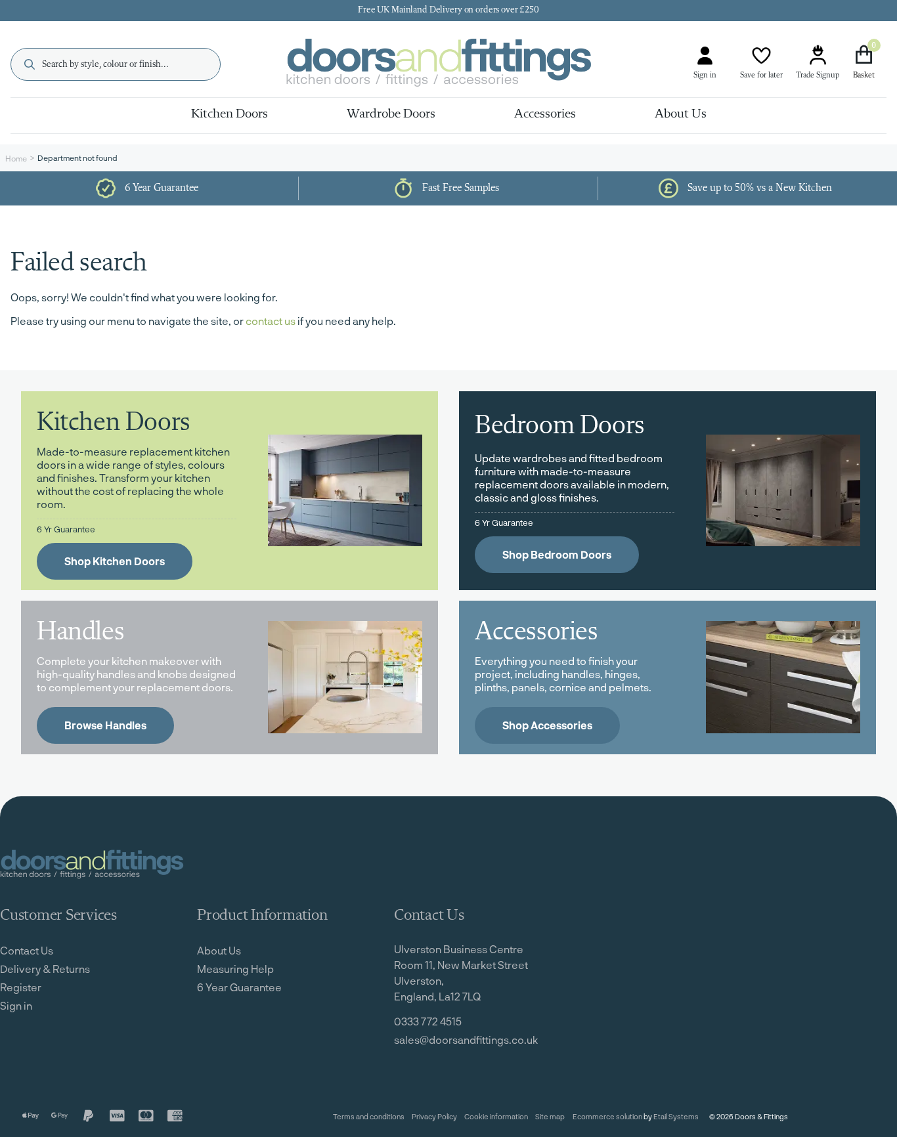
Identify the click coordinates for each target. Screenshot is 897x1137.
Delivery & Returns (45, 968)
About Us (681, 114)
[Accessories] (783, 677)
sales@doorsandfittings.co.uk (466, 1039)
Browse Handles (105, 725)
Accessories (545, 114)
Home (16, 158)
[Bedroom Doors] (783, 491)
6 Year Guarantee (239, 987)
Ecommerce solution (607, 1116)
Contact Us (26, 950)
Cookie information (496, 1116)
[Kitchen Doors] (345, 491)
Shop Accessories (547, 725)
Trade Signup (817, 75)
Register (20, 987)
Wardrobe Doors (391, 114)
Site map (550, 1116)
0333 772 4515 (428, 1021)
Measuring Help (235, 968)
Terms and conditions (369, 1116)
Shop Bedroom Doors (556, 554)
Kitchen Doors (229, 114)
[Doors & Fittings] (450, 65)
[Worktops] (345, 677)
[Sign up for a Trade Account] (817, 55)
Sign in (704, 75)
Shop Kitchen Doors (114, 561)
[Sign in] (704, 55)
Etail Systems (676, 1116)
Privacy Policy (434, 1116)
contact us (270, 320)
